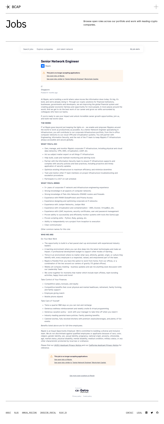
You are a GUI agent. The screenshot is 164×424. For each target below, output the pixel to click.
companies (45, 49)
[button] (156, 7)
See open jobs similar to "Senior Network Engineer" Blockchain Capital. (73, 79)
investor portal (48, 412)
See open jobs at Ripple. (56, 76)
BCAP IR (63, 412)
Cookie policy (87, 396)
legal (139, 412)
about (8, 412)
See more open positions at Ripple (82, 376)
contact (129, 412)
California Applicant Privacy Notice (103, 345)
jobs (28, 49)
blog (16, 412)
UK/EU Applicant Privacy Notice (68, 345)
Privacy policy (76, 396)
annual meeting (29, 412)
